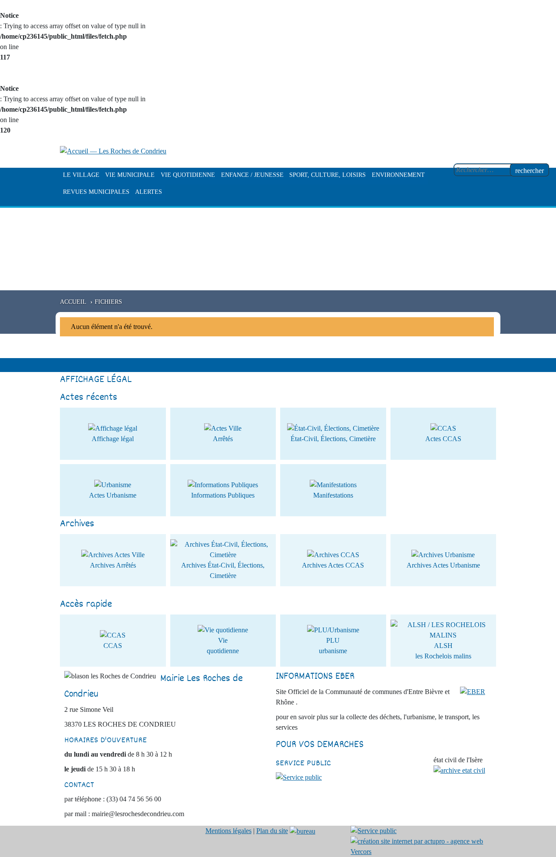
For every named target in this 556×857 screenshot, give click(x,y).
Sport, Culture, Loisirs (327, 175)
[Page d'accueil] (113, 150)
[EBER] (472, 691)
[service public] (299, 777)
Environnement (398, 175)
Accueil (73, 301)
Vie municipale (130, 175)
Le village (81, 175)
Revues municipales (96, 192)
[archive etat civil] (459, 770)
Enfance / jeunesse (252, 175)
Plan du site (272, 830)
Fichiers (108, 301)
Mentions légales (228, 830)
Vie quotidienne (188, 175)
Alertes (148, 192)
